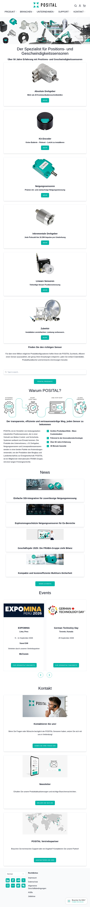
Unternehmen (45, 11)
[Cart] (84, 5)
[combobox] (46, 372)
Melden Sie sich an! (45, 803)
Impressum (32, 878)
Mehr (45, 100)
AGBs (30, 892)
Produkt (10, 11)
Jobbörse (31, 896)
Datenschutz (33, 882)
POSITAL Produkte (45, 381)
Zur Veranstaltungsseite (24, 665)
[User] (75, 5)
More (45, 337)
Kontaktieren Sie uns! (45, 860)
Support (63, 11)
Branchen (26, 11)
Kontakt (79, 11)
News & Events (45, 584)
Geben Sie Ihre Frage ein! (45, 746)
